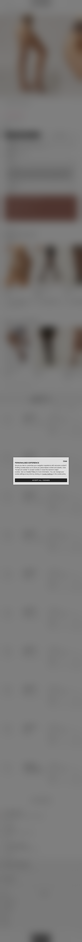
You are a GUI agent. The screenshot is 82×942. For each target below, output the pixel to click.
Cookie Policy (31, 472)
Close (65, 461)
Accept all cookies (41, 480)
